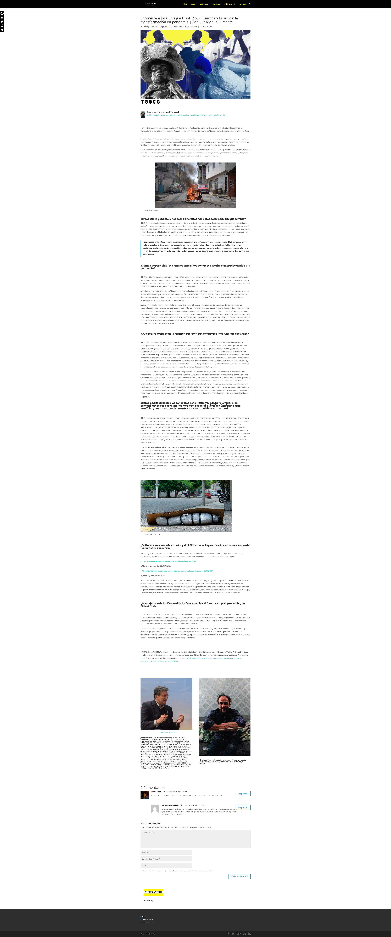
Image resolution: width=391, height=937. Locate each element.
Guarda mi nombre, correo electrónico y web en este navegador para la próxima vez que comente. (177, 871)
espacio (172, 115)
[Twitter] (146, 102)
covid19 (149, 115)
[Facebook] (142, 102)
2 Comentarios (205, 26)
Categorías (204, 4)
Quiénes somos (229, 4)
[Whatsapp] (150, 102)
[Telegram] (158, 102)
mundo (210, 115)
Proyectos (216, 4)
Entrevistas (179, 26)
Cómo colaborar (147, 920)
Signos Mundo (191, 26)
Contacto (243, 4)
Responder (243, 793)
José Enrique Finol (183, 115)
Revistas (192, 4)
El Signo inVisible (151, 26)
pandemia (217, 115)
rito (224, 115)
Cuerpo (156, 115)
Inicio (185, 4)
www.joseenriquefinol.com (168, 732)
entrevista (164, 115)
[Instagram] (154, 102)
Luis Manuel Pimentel (198, 115)
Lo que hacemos (147, 923)
